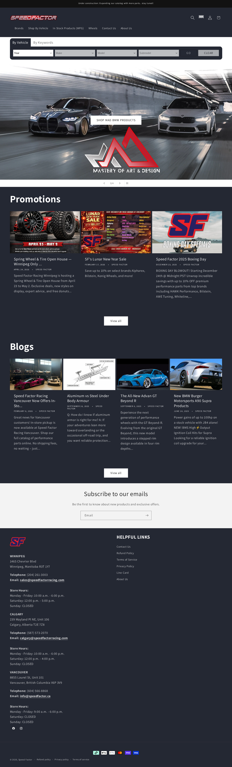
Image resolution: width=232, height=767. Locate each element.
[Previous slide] (104, 183)
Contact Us (124, 546)
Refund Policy (125, 553)
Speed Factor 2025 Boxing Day (181, 259)
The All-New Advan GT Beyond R (139, 398)
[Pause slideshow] (127, 183)
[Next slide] (119, 183)
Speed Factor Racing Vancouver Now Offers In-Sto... (35, 400)
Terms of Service (127, 559)
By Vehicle (20, 42)
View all (116, 321)
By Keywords (43, 42)
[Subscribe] (147, 515)
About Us (122, 579)
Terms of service (81, 759)
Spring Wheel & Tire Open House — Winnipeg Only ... (43, 261)
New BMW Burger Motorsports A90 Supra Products (193, 400)
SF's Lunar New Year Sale (105, 259)
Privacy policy (62, 759)
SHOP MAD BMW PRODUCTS (115, 120)
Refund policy (44, 759)
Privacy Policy (125, 566)
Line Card (123, 572)
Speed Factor (25, 759)
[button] (192, 17)
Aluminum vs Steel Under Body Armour (88, 398)
